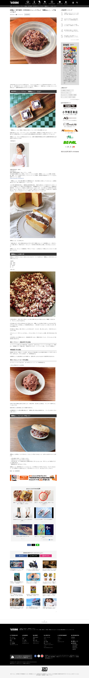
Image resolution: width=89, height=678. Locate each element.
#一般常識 (63, 90)
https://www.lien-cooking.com (17, 178)
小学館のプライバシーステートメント (62, 656)
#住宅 (74, 97)
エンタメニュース (61, 641)
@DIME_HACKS (34, 555)
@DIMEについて (48, 655)
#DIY (70, 97)
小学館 (49, 656)
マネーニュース (36, 643)
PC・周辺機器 (12, 643)
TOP (11, 6)
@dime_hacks (46, 555)
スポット (59, 637)
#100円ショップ (70, 90)
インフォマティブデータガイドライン (63, 655)
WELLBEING (75, 646)
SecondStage (75, 644)
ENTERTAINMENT (63, 635)
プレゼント (73, 638)
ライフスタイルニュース (48, 647)
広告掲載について (72, 656)
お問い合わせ (72, 655)
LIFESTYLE (47, 635)
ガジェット (12, 641)
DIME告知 (73, 637)
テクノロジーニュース (14, 644)
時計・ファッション (47, 643)
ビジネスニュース (25, 643)
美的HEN (74, 649)
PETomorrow (75, 647)
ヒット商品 (24, 640)
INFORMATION (76, 635)
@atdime (21, 555)
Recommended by (46, 539)
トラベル (45, 640)
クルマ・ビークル (47, 637)
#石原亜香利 (27, 14)
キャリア (23, 637)
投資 (34, 638)
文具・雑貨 (46, 641)
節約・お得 (35, 640)
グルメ (22, 6)
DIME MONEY (35, 637)
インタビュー (24, 641)
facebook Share (29, 545)
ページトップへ (44, 622)
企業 (23, 638)
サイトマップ (54, 655)
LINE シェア (37, 545)
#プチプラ (63, 92)
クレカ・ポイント (36, 641)
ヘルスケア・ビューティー (48, 644)
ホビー (59, 640)
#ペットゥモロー (64, 97)
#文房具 (70, 94)
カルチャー (60, 638)
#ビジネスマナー (64, 94)
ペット (45, 646)
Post (33, 545)
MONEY (36, 635)
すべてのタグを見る (74, 99)
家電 (11, 640)
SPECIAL (74, 643)
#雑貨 (75, 94)
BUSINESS (25, 635)
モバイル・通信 (12, 638)
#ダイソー (69, 92)
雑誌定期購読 (53, 656)
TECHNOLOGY (14, 635)
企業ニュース (75, 641)
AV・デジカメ (12, 637)
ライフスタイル (16, 6)
